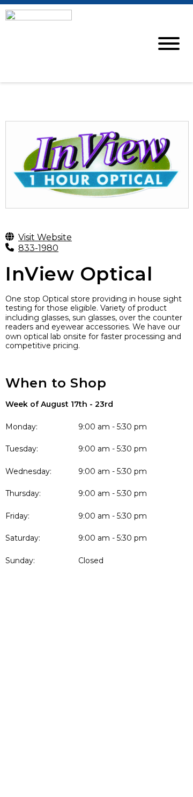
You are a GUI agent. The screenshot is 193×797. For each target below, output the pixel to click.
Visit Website (45, 237)
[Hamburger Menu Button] (169, 43)
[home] (69, 43)
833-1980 (38, 248)
